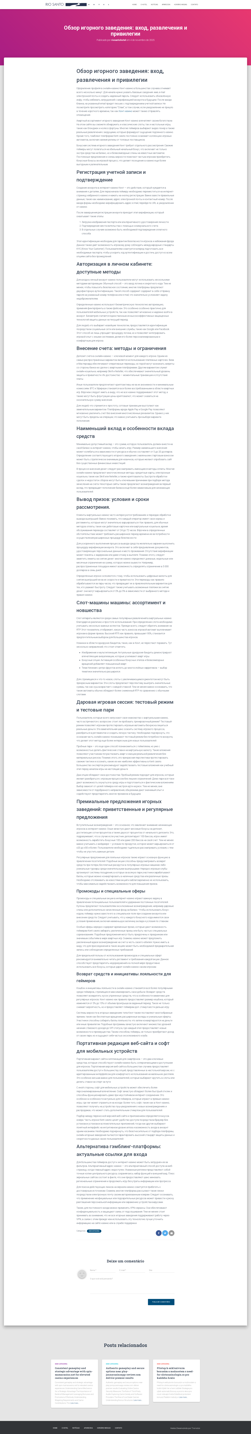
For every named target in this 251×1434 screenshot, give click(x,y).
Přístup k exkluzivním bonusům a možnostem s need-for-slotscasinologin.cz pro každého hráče (175, 1373)
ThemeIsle (196, 1428)
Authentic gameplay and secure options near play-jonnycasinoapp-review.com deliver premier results (125, 1373)
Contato (194, 4)
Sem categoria (94, 1231)
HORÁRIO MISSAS (180, 4)
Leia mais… (74, 1403)
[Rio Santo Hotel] (77, 4)
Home (134, 4)
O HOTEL (144, 4)
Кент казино (125, 111)
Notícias (154, 4)
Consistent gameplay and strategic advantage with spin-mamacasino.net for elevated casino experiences (74, 1373)
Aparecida (166, 4)
